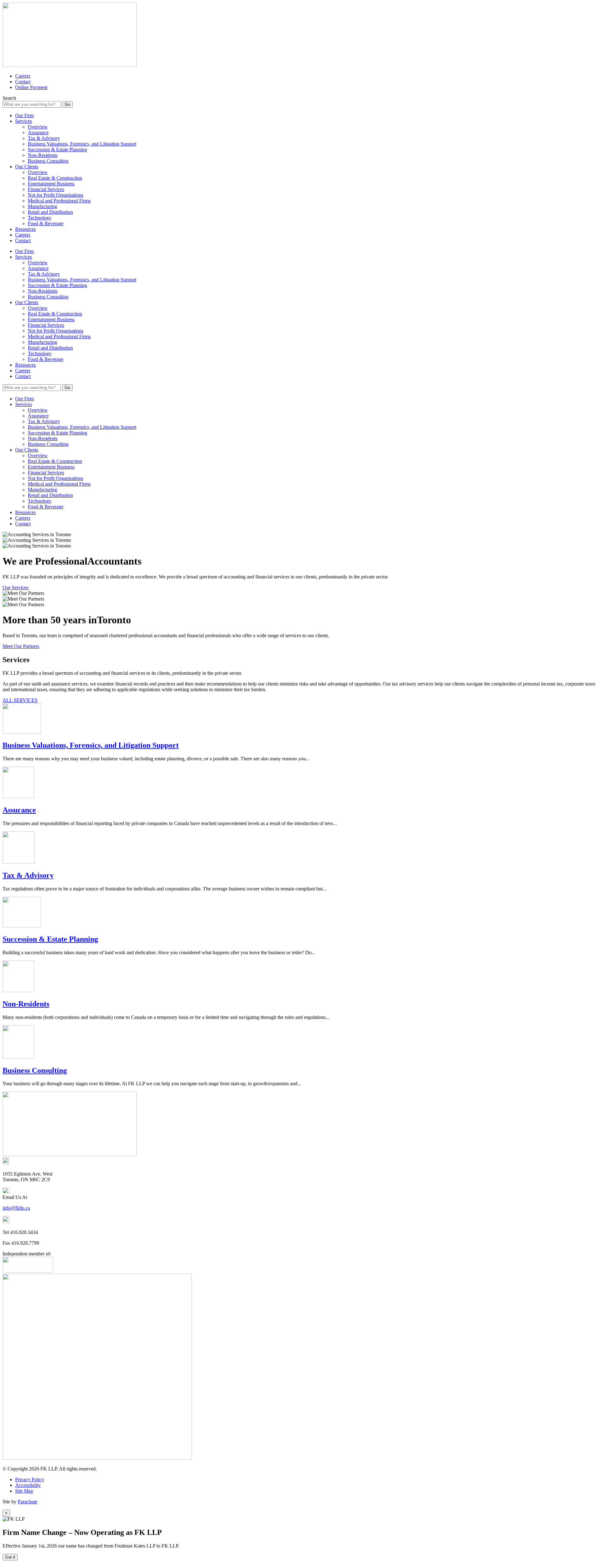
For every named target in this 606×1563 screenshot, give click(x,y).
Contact (23, 81)
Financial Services (46, 189)
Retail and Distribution (50, 212)
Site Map (24, 1491)
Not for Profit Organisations (55, 195)
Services (23, 121)
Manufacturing (42, 206)
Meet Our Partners (21, 646)
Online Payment (31, 87)
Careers (22, 76)
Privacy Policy (29, 1479)
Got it (10, 1557)
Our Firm (24, 115)
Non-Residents (42, 155)
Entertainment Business (51, 183)
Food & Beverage (45, 223)
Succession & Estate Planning (57, 149)
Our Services (15, 587)
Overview (38, 126)
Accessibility (28, 1485)
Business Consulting (48, 161)
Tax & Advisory (44, 138)
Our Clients (26, 166)
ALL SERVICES (20, 700)
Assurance (38, 132)
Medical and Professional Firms (59, 200)
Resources (25, 229)
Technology (39, 217)
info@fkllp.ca (16, 1208)
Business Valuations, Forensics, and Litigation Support (82, 144)
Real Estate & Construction (55, 178)
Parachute (27, 1501)
